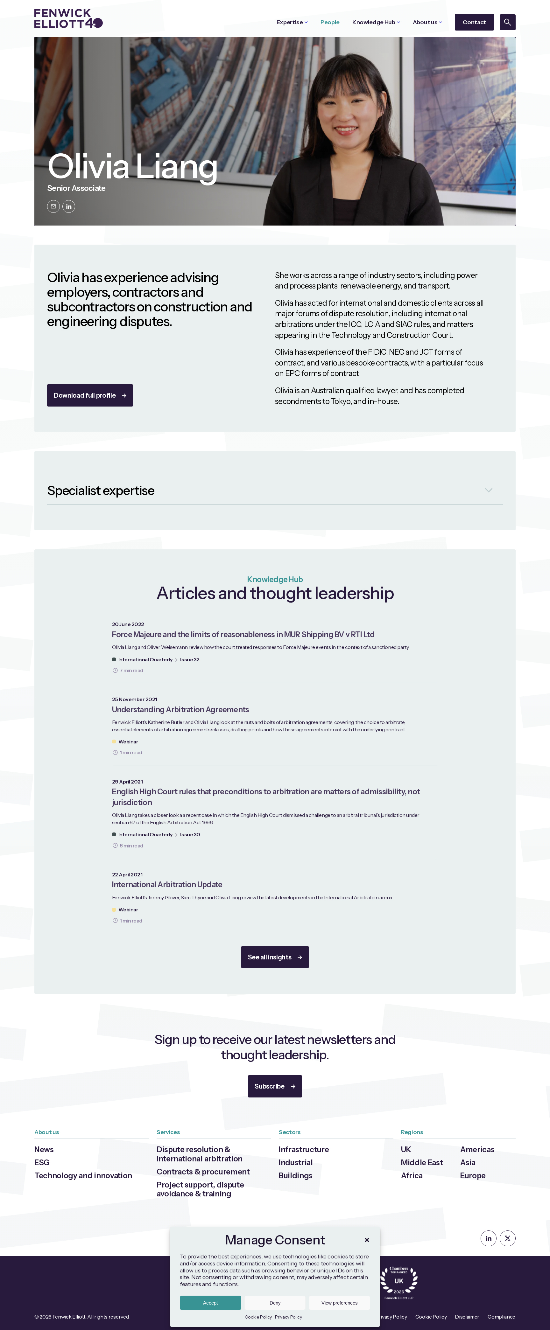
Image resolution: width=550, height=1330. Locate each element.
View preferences (339, 1303)
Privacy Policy (288, 1317)
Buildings (296, 1175)
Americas (477, 1149)
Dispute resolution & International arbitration (200, 1154)
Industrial (296, 1162)
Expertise (290, 22)
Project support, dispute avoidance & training (200, 1189)
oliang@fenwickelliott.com (53, 206)
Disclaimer (467, 1316)
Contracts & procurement (203, 1171)
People (330, 22)
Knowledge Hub (373, 22)
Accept (210, 1303)
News (44, 1149)
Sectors (290, 1132)
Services (168, 1132)
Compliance (501, 1316)
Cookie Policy (258, 1317)
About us (425, 22)
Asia (468, 1162)
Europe (473, 1175)
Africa (412, 1175)
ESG (41, 1162)
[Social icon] (489, 1238)
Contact (474, 22)
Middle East (422, 1162)
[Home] (68, 18)
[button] (367, 1240)
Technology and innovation (83, 1175)
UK (406, 1149)
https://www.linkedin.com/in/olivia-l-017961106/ (68, 206)
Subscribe (269, 1086)
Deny (275, 1303)
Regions (412, 1132)
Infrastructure (304, 1149)
